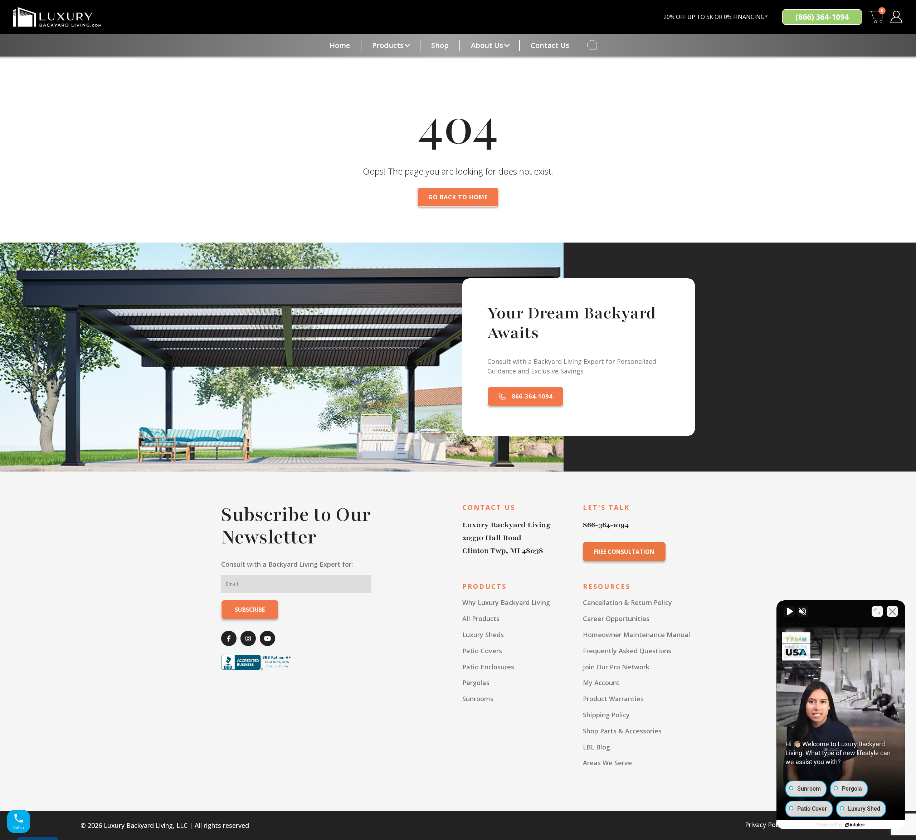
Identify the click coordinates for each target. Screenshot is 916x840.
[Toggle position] (877, 611)
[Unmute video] (789, 611)
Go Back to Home (458, 197)
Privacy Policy (765, 824)
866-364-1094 (531, 396)
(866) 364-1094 (822, 17)
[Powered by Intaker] (855, 825)
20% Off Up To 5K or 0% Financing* (715, 17)
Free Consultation (624, 552)
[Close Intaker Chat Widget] (892, 611)
